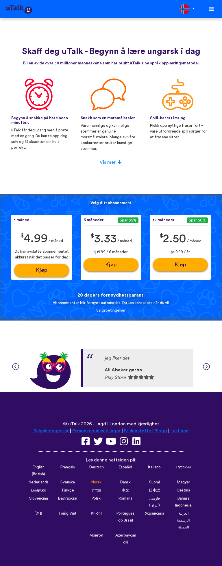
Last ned (180, 431)
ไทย (38, 513)
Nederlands (39, 482)
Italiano (154, 467)
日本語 (154, 490)
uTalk (74, 424)
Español (125, 467)
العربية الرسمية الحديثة (183, 520)
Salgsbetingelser (111, 310)
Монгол (96, 535)
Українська (154, 513)
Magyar (183, 482)
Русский (183, 467)
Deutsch (96, 467)
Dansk (125, 482)
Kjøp (41, 270)
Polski (96, 498)
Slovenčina (38, 498)
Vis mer (108, 162)
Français (67, 467)
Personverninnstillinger (96, 431)
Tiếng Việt (67, 513)
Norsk (96, 482)
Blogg (161, 431)
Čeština (183, 490)
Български (67, 498)
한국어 (96, 513)
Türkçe (67, 490)
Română (125, 498)
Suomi (154, 482)
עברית (96, 490)
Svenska (67, 482)
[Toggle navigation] (211, 9)
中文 (125, 490)
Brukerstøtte (137, 431)
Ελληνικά (38, 490)
